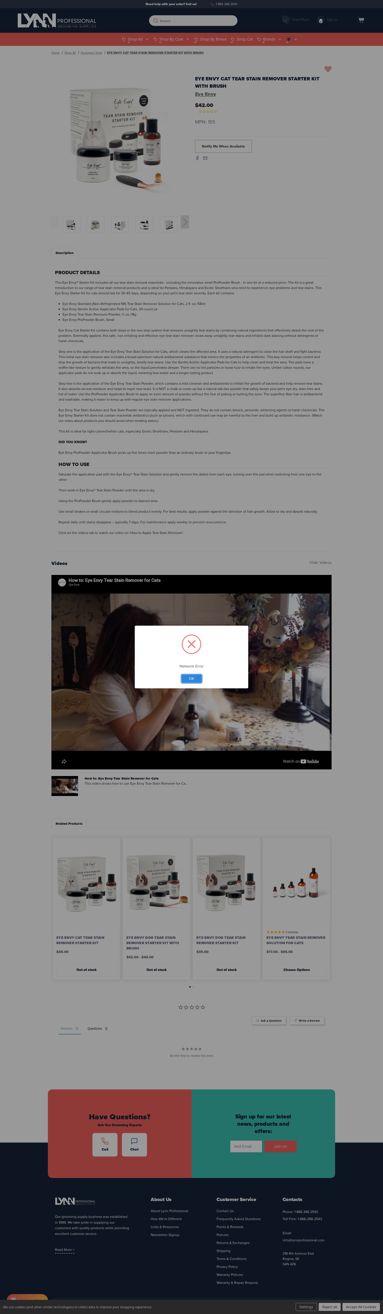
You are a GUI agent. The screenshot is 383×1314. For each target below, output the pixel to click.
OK (191, 678)
